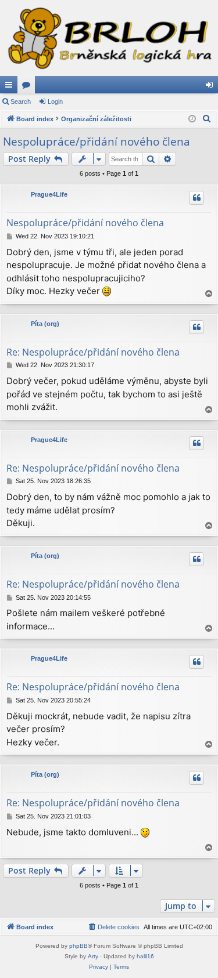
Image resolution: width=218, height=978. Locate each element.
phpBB (78, 946)
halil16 (145, 956)
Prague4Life (49, 194)
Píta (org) (45, 323)
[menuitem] (207, 119)
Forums (28, 87)
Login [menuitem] (211, 87)
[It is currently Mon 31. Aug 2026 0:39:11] (192, 119)
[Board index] (109, 38)
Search (20, 101)
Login (55, 101)
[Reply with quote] (196, 198)
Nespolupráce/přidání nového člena (96, 141)
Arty (93, 956)
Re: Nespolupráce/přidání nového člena (93, 352)
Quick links (11, 87)
